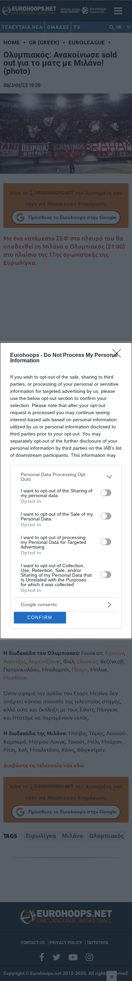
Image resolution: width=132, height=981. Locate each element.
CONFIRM (39, 617)
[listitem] (66, 477)
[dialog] (66, 490)
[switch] (106, 492)
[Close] (118, 355)
